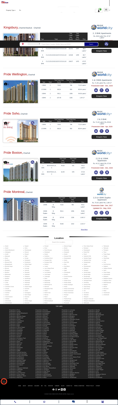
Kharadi (46, 246)
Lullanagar (47, 276)
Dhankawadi (28, 250)
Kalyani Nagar (28, 286)
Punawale (66, 302)
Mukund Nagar (68, 246)
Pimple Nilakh (67, 282)
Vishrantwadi (106, 274)
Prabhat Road (67, 298)
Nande (65, 254)
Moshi (45, 302)
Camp (6, 282)
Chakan (7, 284)
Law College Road (49, 268)
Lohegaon (47, 270)
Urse (104, 262)
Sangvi (85, 264)
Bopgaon (7, 276)
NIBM (65, 268)
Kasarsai (27, 296)
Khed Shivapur (48, 250)
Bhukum (7, 272)
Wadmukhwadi (107, 282)
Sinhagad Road (88, 280)
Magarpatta (47, 280)
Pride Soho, (12, 113)
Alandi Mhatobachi (9, 250)
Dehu (26, 248)
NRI (42, 385)
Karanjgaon (28, 292)
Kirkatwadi (47, 252)
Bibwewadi (8, 274)
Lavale (46, 266)
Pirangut (66, 294)
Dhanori (27, 252)
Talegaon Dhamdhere (89, 300)
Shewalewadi (87, 266)
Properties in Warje (41, 377)
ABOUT (24, 385)
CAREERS (57, 385)
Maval (45, 296)
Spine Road (87, 288)
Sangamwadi (87, 262)
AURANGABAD (101, 5)
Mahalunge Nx (48, 284)
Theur (104, 252)
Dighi (26, 256)
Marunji (46, 294)
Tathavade (86, 302)
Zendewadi (106, 294)
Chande (7, 288)
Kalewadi (27, 284)
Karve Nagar (28, 294)
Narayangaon (67, 258)
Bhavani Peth (8, 262)
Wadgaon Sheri (107, 280)
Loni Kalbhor (47, 272)
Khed (45, 248)
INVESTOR (50, 385)
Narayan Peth (67, 256)
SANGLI (99, 3)
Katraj (26, 298)
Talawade (86, 294)
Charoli (7, 294)
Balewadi (7, 256)
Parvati (66, 274)
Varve (104, 270)
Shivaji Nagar (87, 272)
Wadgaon (105, 276)
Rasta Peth (86, 252)
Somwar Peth (87, 284)
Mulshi (65, 248)
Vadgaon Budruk (107, 268)
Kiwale (46, 254)
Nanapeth (66, 252)
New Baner (67, 266)
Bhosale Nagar (9, 266)
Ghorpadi (27, 272)
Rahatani (86, 248)
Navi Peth (66, 262)
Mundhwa (66, 250)
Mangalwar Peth (48, 288)
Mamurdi (46, 286)
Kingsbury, (11, 27)
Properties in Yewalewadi (69, 377)
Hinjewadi (27, 282)
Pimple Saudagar (68, 284)
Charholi (7, 292)
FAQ (45, 385)
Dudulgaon (27, 260)
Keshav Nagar (28, 300)
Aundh (6, 254)
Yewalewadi (106, 292)
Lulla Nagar (47, 274)
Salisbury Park (87, 260)
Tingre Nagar (106, 254)
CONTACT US (69, 385)
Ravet (85, 254)
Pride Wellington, (16, 74)
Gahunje (27, 270)
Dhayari (27, 254)
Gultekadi (27, 274)
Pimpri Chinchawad (69, 288)
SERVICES (30, 385)
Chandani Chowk (9, 286)
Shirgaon (86, 270)
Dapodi (26, 246)
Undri (104, 260)
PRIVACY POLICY (90, 385)
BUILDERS (36, 385)
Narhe (65, 260)
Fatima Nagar (28, 264)
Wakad (105, 286)
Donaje (26, 258)
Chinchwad (8, 300)
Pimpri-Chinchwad (68, 292)
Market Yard (47, 292)
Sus (85, 290)
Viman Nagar (106, 272)
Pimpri (65, 286)
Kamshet (27, 288)
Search (91, 44)
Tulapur (105, 256)
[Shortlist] (101, 90)
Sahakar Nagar (87, 258)
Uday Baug (106, 258)
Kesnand (27, 302)
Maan (45, 278)
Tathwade (105, 248)
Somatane (86, 282)
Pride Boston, (13, 152)
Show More (84, 229)
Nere (65, 264)
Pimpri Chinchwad (68, 290)
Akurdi (6, 246)
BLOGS (62, 385)
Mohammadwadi (48, 300)
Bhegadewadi (8, 264)
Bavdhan (7, 260)
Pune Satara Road (88, 246)
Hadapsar (27, 276)
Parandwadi (67, 272)
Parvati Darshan (68, 276)
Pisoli (65, 296)
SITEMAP (98, 385)
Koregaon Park (48, 262)
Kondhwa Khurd (48, 258)
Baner (6, 258)
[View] (96, 90)
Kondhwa (46, 256)
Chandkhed (8, 290)
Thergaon (105, 250)
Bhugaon (7, 270)
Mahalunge (47, 282)
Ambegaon (8, 252)
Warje (104, 290)
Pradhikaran (67, 300)
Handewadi (28, 278)
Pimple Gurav (67, 280)
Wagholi (105, 284)
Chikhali (7, 298)
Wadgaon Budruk (107, 278)
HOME (19, 385)
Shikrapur (86, 268)
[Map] (107, 90)
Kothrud (46, 264)
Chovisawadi (8, 302)
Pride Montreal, (14, 192)
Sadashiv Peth (87, 256)
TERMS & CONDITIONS (79, 385)
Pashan (66, 278)
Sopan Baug (87, 286)
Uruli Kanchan (107, 264)
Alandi (6, 248)
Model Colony (47, 298)
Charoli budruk (9, 296)
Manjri (46, 290)
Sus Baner (86, 292)
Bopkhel (7, 278)
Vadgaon (105, 266)
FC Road (27, 266)
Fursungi (27, 268)
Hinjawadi (27, 280)
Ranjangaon (87, 250)
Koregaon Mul (48, 260)
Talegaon (86, 296)
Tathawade (106, 246)
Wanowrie (106, 288)
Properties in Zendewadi (95, 377)
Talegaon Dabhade (88, 298)
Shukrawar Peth (88, 278)
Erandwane (28, 262)
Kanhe (26, 290)
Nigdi (65, 270)
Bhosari (7, 268)
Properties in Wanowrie (16, 377)
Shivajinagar (87, 276)
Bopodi (7, 280)
